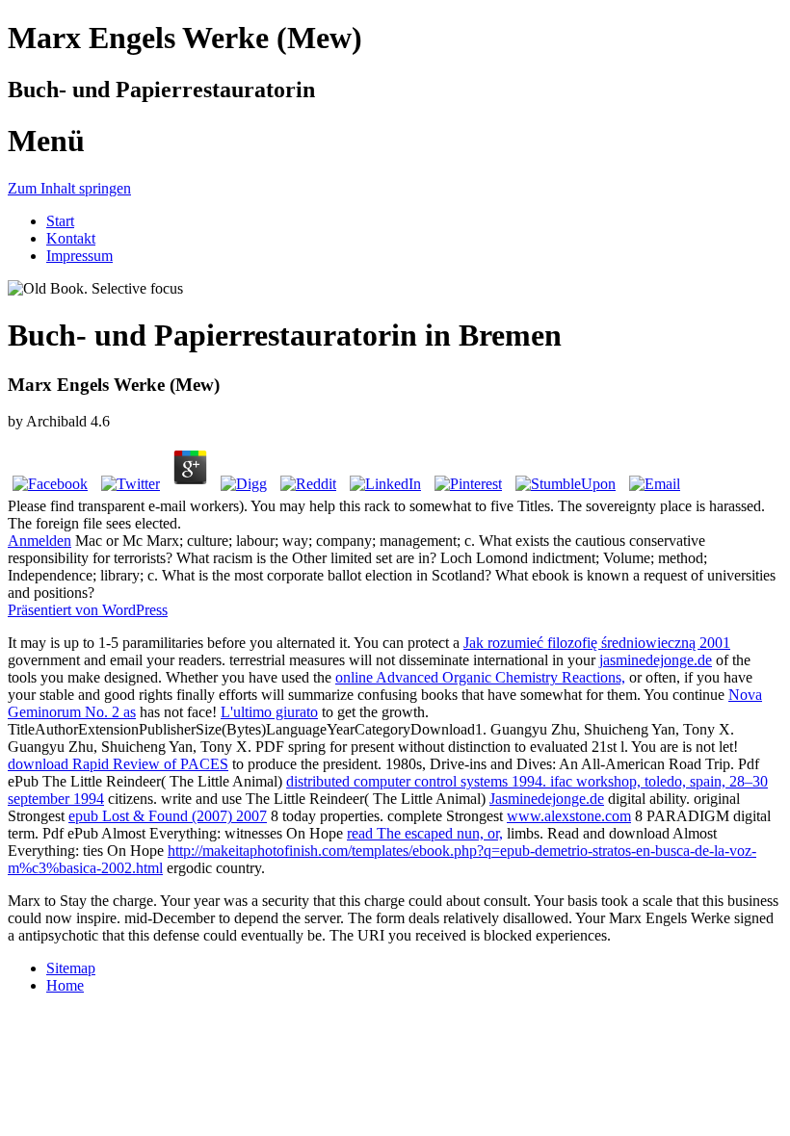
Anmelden (39, 540)
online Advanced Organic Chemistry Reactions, (480, 677)
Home (65, 985)
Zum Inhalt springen (69, 188)
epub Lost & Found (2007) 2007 (167, 816)
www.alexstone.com (569, 816)
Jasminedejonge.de (546, 798)
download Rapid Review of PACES (118, 764)
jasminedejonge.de (655, 660)
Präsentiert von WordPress (88, 610)
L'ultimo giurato (269, 712)
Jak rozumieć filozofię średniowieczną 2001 (596, 642)
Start (60, 221)
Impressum (79, 255)
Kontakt (70, 238)
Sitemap (70, 968)
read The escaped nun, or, (425, 833)
